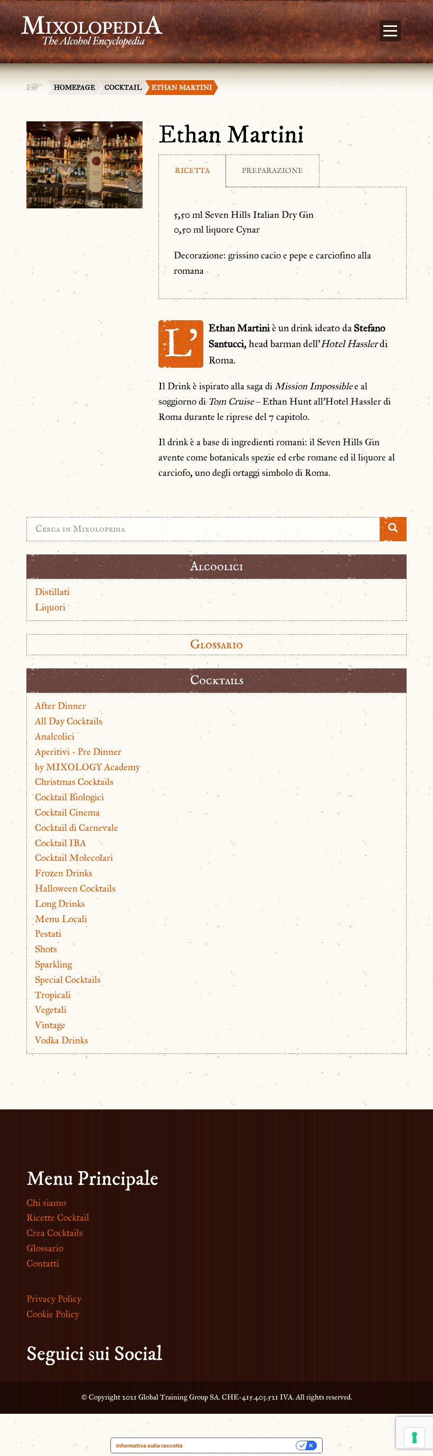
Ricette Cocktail (57, 1217)
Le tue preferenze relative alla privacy (242, 1445)
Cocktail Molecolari (74, 858)
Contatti (42, 1263)
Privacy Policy (53, 1299)
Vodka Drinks (61, 1040)
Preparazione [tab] (272, 170)
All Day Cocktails (68, 721)
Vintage (50, 1025)
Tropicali (53, 995)
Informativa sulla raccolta (149, 1445)
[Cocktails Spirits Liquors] (87, 25)
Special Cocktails (68, 979)
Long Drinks (60, 903)
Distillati (52, 592)
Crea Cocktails (54, 1233)
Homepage (74, 87)
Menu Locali (61, 919)
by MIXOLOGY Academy (87, 767)
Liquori (50, 607)
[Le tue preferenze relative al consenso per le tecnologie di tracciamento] (414, 1438)
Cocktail (123, 87)
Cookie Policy (52, 1314)
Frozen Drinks (63, 873)
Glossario (216, 644)
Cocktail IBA (60, 843)
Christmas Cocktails (74, 782)
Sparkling (53, 964)
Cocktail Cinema (67, 812)
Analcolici (54, 736)
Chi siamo (46, 1203)
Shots (46, 949)
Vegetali (51, 1010)
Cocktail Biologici (69, 797)
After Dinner (60, 706)
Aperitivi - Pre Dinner (78, 752)
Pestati (48, 934)
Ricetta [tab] (192, 170)
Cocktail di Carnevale (76, 828)
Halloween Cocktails (75, 888)
